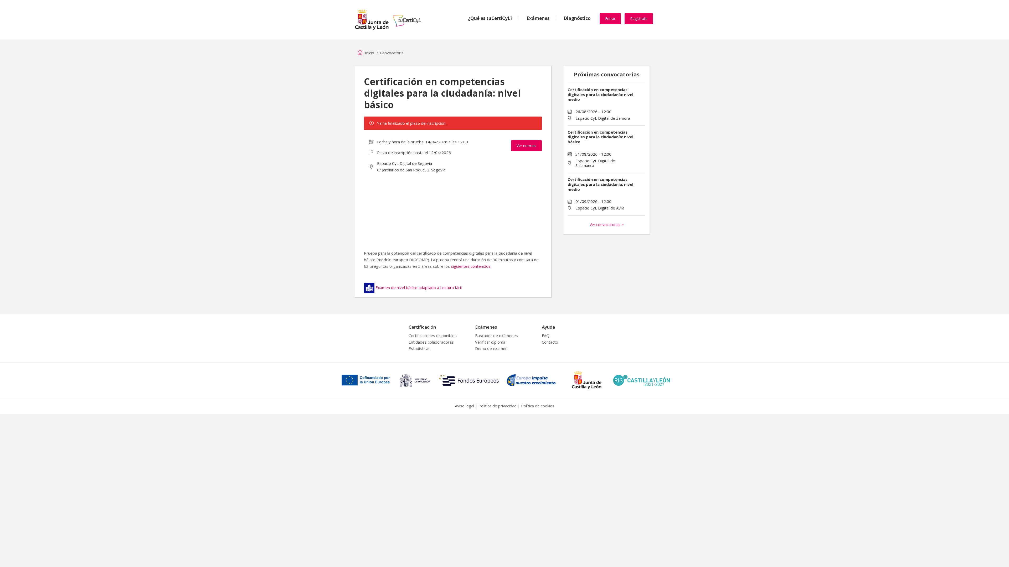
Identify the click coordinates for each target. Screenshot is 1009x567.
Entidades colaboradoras (431, 342)
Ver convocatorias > (607, 224)
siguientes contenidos (471, 266)
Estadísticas (419, 348)
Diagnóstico (577, 18)
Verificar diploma (490, 342)
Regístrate (638, 18)
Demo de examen (491, 348)
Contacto (550, 342)
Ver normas (526, 145)
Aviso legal (464, 405)
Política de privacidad (497, 405)
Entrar (610, 18)
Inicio (369, 52)
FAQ (545, 335)
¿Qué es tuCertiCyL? (490, 18)
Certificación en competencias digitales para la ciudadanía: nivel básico (600, 137)
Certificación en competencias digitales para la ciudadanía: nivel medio (600, 94)
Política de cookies (537, 405)
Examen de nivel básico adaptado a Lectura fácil (418, 287)
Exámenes (538, 18)
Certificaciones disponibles (433, 335)
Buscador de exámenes (496, 335)
